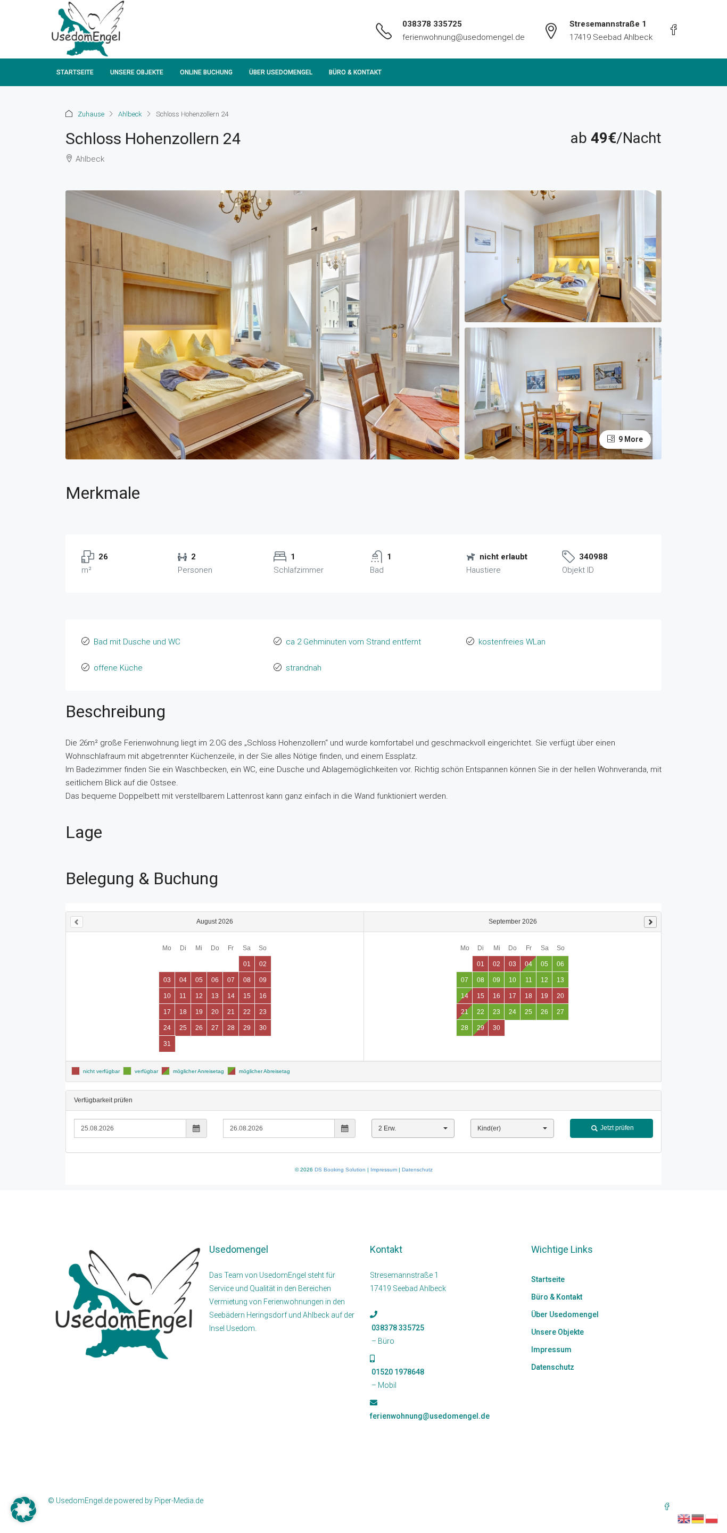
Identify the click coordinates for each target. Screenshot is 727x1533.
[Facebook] (669, 1507)
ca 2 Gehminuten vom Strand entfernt (353, 642)
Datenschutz (552, 1367)
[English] (684, 1518)
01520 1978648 (397, 1372)
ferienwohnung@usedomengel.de (463, 37)
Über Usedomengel (280, 72)
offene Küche (118, 668)
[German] (698, 1518)
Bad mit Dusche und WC (137, 642)
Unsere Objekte (136, 72)
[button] (23, 1509)
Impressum (551, 1349)
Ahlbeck (130, 114)
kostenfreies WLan (512, 642)
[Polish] (712, 1518)
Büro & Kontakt (355, 72)
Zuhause (91, 114)
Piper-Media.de (178, 1500)
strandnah (303, 668)
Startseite (75, 72)
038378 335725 (432, 24)
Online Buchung (206, 72)
